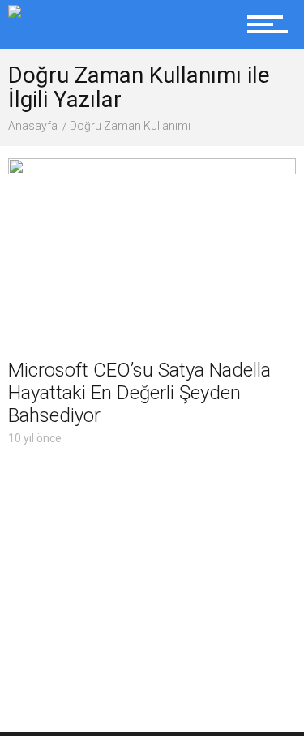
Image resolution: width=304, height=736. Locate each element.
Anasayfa (33, 125)
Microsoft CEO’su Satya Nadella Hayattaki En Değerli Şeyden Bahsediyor (139, 393)
